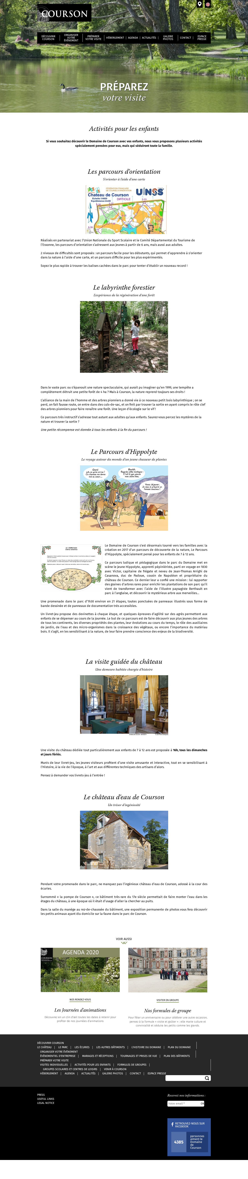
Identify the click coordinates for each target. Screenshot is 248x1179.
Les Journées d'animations (80, 1010)
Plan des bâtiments (177, 1056)
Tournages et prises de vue (138, 1056)
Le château (44, 1047)
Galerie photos (168, 38)
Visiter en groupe (168, 1000)
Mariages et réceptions (98, 1056)
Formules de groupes (131, 1064)
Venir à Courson (200, 4)
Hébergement (115, 37)
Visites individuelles (54, 1064)
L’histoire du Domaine (146, 1047)
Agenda (133, 37)
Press (41, 1095)
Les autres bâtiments (110, 1047)
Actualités (149, 37)
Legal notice (45, 1103)
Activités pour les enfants (93, 1064)
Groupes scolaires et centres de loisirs (70, 1069)
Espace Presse (201, 38)
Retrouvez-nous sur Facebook (190, 1125)
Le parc (63, 1047)
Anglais (208, 4)
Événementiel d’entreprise (57, 1056)
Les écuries (82, 1047)
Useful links (45, 1099)
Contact (185, 37)
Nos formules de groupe (167, 1011)
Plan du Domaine (179, 1047)
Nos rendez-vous (80, 999)
